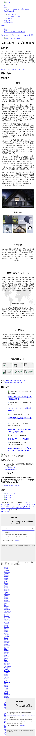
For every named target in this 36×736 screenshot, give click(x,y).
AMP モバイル (5, 504)
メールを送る (5, 511)
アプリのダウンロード (15, 16)
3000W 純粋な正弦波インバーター (15, 380)
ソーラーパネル (25, 508)
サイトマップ (28, 502)
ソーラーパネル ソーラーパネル (20, 504)
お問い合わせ (8, 22)
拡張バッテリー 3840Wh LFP (19, 439)
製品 (5, 7)
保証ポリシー (12, 18)
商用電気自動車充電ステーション (14, 382)
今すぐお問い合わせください (10, 485)
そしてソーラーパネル (18, 506)
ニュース (7, 20)
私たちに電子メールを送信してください (13, 69)
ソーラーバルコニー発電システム (18, 9)
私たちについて (9, 11)
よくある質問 (12, 14)
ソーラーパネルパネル (13, 508)
